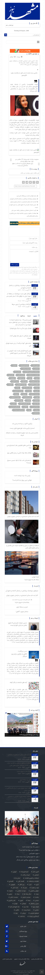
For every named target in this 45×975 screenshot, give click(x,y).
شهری (37, 397)
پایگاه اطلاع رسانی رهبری (36, 959)
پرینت (19, 57)
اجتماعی (25, 61)
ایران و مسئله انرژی (22, 607)
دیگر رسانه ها (22, 63)
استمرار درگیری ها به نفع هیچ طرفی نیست (22, 428)
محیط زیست (35, 407)
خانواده (27, 63)
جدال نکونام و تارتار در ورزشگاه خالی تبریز (27, 196)
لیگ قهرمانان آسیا (25, 404)
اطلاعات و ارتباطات (17, 61)
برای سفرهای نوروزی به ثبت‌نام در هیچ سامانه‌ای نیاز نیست (22, 164)
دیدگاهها (22, 316)
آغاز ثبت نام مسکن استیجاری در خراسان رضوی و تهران (23, 202)
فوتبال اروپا (19, 400)
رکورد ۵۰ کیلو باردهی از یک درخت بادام (27, 857)
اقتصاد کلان (21, 375)
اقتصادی (11, 375)
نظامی (25, 407)
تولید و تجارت (35, 381)
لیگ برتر (36, 404)
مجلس (14, 404)
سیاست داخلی (35, 394)
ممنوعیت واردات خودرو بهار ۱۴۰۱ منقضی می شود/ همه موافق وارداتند (27, 160)
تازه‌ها (29, 316)
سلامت (29, 391)
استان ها (17, 372)
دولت (37, 388)
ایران (11, 61)
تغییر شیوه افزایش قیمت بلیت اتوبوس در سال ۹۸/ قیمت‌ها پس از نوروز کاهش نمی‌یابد (19, 353)
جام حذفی (15, 381)
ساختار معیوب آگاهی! (22, 611)
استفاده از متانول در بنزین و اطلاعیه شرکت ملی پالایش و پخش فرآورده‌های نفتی (24, 214)
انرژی (37, 378)
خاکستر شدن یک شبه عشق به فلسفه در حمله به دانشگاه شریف (22, 434)
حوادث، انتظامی (34, 63)
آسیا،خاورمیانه (24, 365)
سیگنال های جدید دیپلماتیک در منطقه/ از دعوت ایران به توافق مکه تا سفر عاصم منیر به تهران (19, 296)
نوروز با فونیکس (33, 853)
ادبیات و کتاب (26, 369)
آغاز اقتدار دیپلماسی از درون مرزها (21, 304)
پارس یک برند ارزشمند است (22, 475)
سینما (16, 394)
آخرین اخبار (31, 61)
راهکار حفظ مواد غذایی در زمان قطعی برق (19, 453)
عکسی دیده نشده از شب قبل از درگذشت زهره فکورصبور (24, 74)
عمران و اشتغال (15, 397)
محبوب (35, 316)
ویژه (29, 410)
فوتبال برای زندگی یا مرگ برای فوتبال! (20, 328)
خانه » (36, 61)
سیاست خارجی (18, 391)
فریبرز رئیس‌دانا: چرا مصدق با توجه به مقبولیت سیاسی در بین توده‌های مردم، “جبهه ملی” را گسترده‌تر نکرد (20, 322)
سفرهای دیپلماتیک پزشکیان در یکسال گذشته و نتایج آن (23, 199)
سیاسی (24, 394)
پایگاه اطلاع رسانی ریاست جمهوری (21, 959)
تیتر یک (24, 381)
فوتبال (28, 400)
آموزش (14, 365)
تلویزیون (13, 378)
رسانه (17, 388)
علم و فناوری (27, 397)
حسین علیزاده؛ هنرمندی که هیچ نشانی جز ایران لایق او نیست (24, 206)
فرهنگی (37, 400)
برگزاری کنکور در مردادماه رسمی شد (22, 423)
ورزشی (37, 410)
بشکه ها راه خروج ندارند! (31, 580)
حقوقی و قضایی (34, 385)
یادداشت (36, 413)
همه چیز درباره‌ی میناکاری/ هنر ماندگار (27, 860)
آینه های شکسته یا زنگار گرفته (18, 682)
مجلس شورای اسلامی (7, 959)
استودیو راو (19, 974)
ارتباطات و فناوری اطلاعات (32, 372)
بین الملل (21, 378)
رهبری (37, 391)
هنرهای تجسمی (15, 407)
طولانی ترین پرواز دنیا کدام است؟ (22, 480)
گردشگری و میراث (19, 410)
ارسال (11, 57)
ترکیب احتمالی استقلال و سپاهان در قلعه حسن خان (24, 210)
